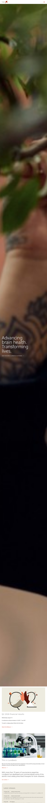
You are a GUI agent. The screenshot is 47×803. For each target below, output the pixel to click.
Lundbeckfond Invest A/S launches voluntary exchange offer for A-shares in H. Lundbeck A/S (23, 793)
